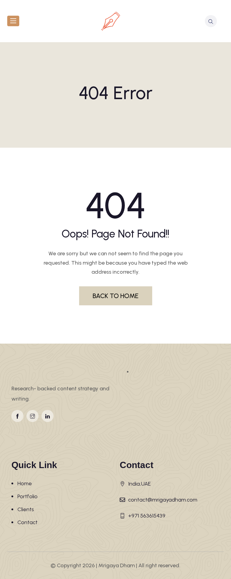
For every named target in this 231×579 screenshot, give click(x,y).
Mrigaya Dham (116, 565)
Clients (25, 509)
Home (24, 483)
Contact (27, 522)
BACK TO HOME (116, 296)
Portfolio (27, 496)
